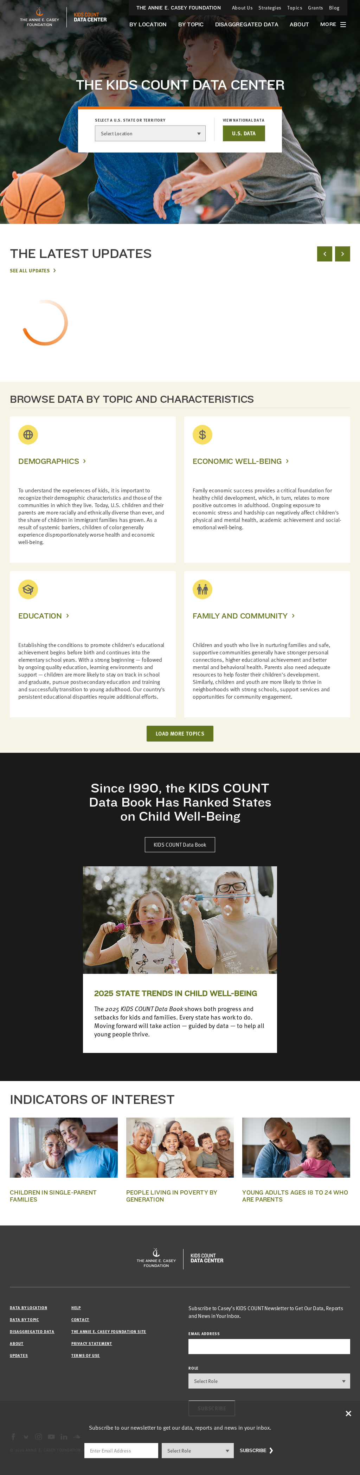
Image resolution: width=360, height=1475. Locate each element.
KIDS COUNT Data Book (180, 844)
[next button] (342, 253)
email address (204, 1333)
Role (193, 1368)
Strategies (270, 7)
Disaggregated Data (246, 24)
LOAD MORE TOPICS (180, 733)
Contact (80, 1319)
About (299, 24)
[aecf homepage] (39, 17)
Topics (294, 7)
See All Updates (30, 270)
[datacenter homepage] (90, 17)
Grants (315, 7)
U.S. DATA (244, 133)
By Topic (191, 24)
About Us (242, 7)
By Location (148, 24)
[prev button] (324, 253)
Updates (19, 1355)
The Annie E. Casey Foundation (178, 8)
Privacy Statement (91, 1343)
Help (76, 1307)
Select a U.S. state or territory (130, 120)
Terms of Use (85, 1355)
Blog (334, 7)
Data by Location (28, 1307)
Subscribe (253, 1450)
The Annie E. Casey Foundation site (108, 1331)
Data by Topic (24, 1319)
